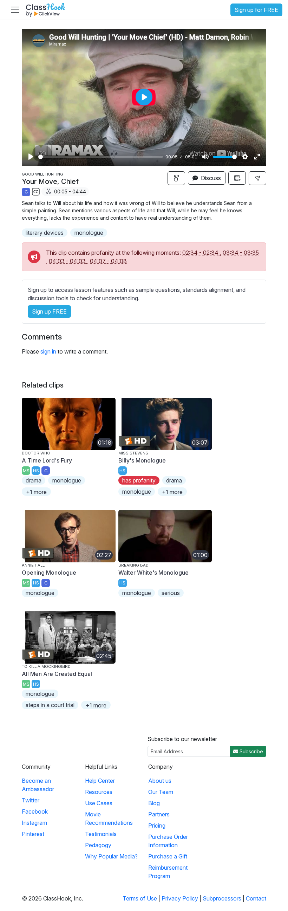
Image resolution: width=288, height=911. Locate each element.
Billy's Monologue (142, 460)
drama (33, 480)
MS (26, 470)
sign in (48, 351)
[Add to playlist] (237, 178)
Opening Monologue (49, 572)
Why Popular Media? (111, 856)
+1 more (36, 491)
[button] (257, 178)
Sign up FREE (49, 311)
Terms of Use (140, 898)
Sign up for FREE (256, 9)
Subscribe (250, 751)
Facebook (35, 811)
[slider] (100, 156)
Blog (154, 803)
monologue (88, 232)
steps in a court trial (50, 704)
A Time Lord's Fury (47, 460)
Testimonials (101, 833)
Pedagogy (98, 845)
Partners (159, 814)
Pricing (156, 825)
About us (159, 780)
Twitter (30, 800)
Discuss (210, 177)
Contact (256, 898)
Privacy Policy (180, 898)
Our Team (160, 791)
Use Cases (98, 803)
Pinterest (33, 833)
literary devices (45, 232)
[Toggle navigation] (15, 9)
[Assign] (176, 178)
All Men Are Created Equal (57, 673)
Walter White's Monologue (153, 572)
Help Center (100, 780)
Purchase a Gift (167, 856)
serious (171, 592)
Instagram (34, 822)
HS (36, 470)
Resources (98, 791)
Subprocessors (222, 898)
